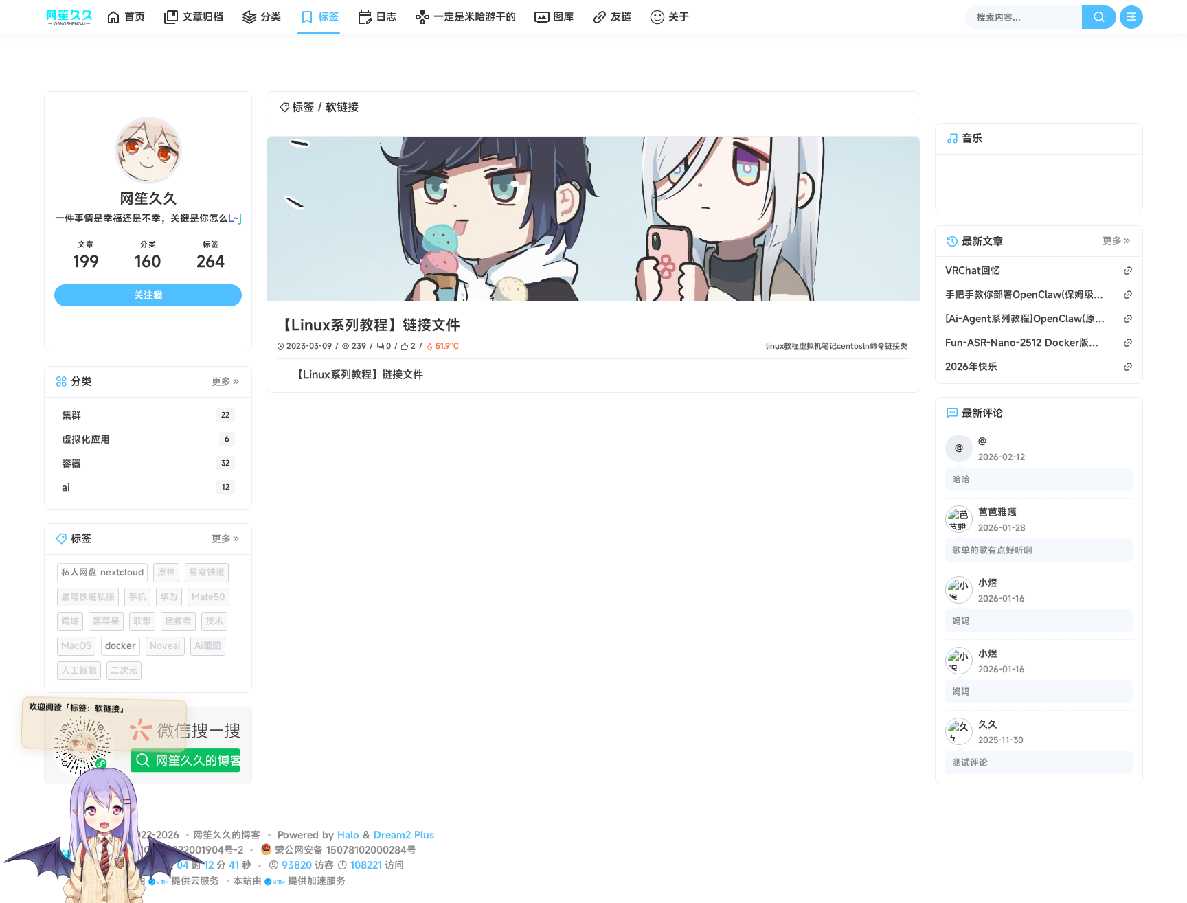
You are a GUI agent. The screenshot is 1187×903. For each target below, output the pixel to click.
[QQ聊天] (77, 345)
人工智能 (79, 683)
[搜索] (1099, 17)
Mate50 (208, 610)
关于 (678, 16)
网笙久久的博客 (226, 847)
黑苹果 (106, 634)
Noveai (165, 659)
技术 (214, 634)
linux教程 (782, 346)
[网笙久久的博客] (72, 17)
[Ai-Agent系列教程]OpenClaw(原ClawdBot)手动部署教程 (1025, 331)
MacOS (76, 659)
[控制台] (1131, 17)
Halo (348, 847)
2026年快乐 (971, 379)
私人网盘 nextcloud (102, 586)
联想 (142, 634)
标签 (328, 16)
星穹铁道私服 (88, 610)
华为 (169, 610)
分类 (270, 16)
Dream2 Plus (404, 847)
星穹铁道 (207, 586)
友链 (621, 16)
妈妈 (961, 634)
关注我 (148, 308)
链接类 (896, 346)
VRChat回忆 (972, 283)
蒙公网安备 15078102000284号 (345, 863)
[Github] (124, 345)
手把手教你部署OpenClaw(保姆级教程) (1025, 307)
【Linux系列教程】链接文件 (368, 324)
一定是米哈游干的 (474, 16)
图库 (563, 16)
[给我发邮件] (171, 345)
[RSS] (218, 345)
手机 (137, 610)
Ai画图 (207, 659)
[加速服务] (274, 893)
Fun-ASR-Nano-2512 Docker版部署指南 (1025, 355)
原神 (166, 586)
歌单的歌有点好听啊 (992, 563)
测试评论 (970, 775)
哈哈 (961, 492)
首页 (134, 16)
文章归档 (202, 16)
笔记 (829, 346)
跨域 (70, 634)
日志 (386, 16)
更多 (221, 395)
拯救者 (178, 634)
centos (850, 346)
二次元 (124, 683)
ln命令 (874, 346)
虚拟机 (810, 346)
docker (120, 659)
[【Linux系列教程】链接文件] (593, 219)
